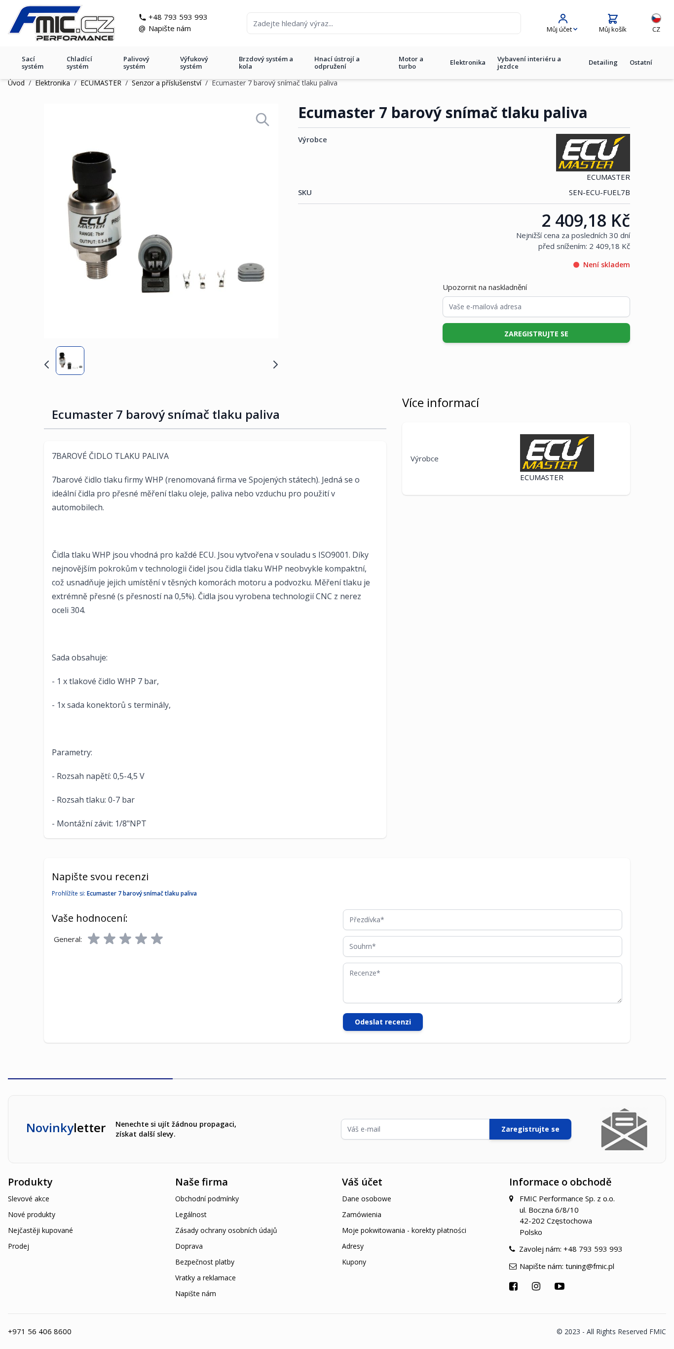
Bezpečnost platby (204, 1262)
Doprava (189, 1246)
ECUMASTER (100, 82)
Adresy (353, 1246)
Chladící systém (79, 62)
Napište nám (170, 28)
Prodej (18, 1246)
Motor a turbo (411, 62)
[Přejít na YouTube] (561, 1286)
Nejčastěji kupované (40, 1230)
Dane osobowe (366, 1198)
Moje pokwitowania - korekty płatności (404, 1230)
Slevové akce (28, 1198)
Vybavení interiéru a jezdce (529, 62)
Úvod (16, 82)
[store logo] (61, 23)
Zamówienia (361, 1214)
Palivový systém (136, 62)
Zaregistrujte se (530, 1129)
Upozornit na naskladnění (485, 287)
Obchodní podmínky (207, 1198)
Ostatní (641, 62)
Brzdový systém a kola (266, 62)
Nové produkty (31, 1214)
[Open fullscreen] (262, 119)
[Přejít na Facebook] (514, 1286)
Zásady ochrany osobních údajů (226, 1230)
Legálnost (191, 1214)
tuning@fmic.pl (589, 1266)
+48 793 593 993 (178, 17)
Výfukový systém (194, 62)
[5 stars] (157, 939)
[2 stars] (109, 939)
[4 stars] (141, 939)
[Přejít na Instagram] (537, 1286)
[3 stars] (125, 939)
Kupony (354, 1262)
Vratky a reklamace (205, 1277)
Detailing (603, 62)
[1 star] (94, 939)
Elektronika (468, 62)
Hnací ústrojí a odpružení (337, 62)
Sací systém (32, 62)
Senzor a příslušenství (166, 82)
